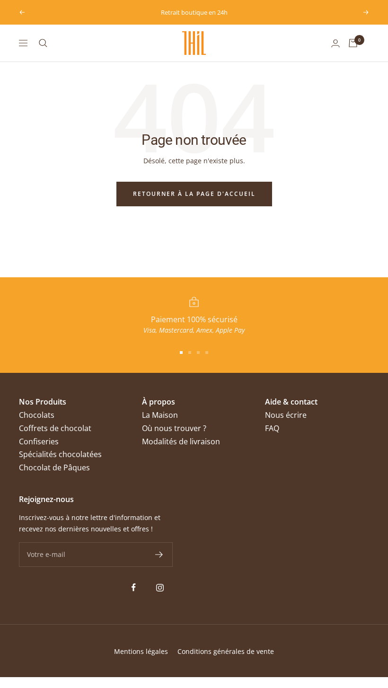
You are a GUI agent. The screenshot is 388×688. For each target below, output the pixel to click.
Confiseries (39, 441)
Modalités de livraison (181, 441)
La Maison (160, 415)
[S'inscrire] (159, 554)
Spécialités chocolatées (60, 454)
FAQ (272, 428)
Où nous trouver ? (174, 428)
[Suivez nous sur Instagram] (160, 587)
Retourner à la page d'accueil (194, 194)
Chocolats (36, 415)
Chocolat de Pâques (54, 467)
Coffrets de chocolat (55, 428)
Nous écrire (286, 415)
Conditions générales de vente (225, 651)
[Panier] (353, 43)
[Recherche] (43, 43)
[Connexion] (335, 43)
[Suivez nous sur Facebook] (134, 587)
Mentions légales (141, 651)
